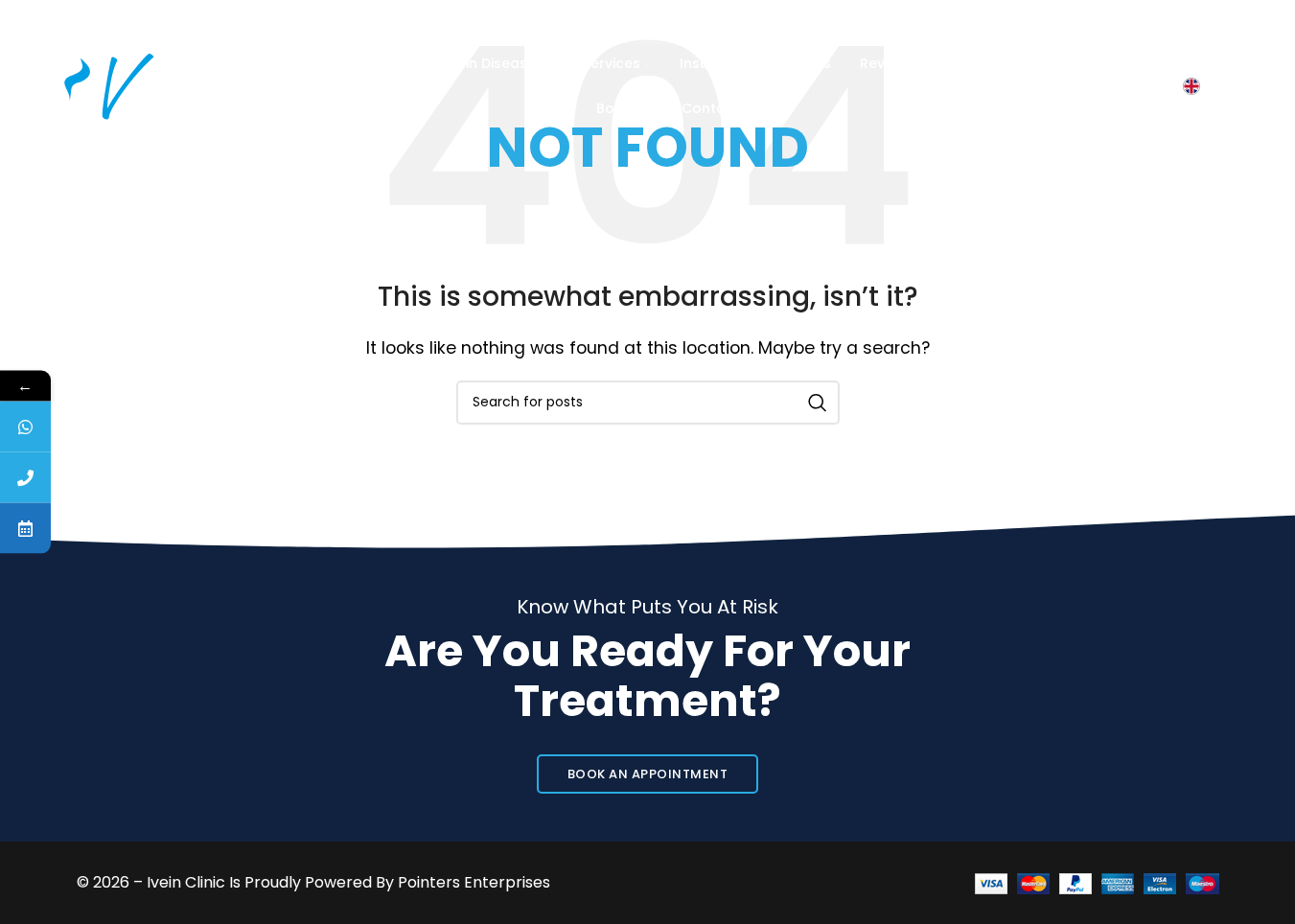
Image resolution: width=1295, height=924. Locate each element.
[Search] (1154, 86)
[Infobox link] (100, 21)
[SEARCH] (818, 403)
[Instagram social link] (1085, 20)
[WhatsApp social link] (1225, 20)
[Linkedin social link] (1180, 20)
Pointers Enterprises (474, 882)
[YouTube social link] (1132, 20)
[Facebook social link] (1041, 20)
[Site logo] (119, 85)
